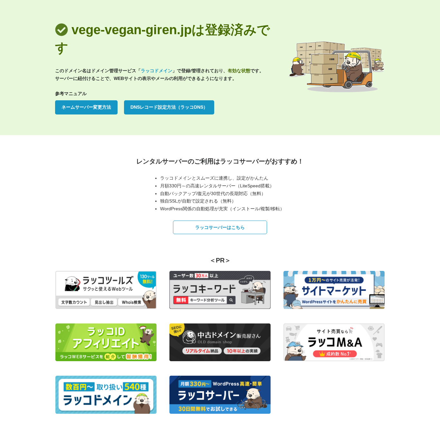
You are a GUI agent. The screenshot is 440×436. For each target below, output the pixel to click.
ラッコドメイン (156, 70)
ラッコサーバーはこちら (220, 227)
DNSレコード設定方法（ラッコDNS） (169, 107)
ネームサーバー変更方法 (86, 107)
